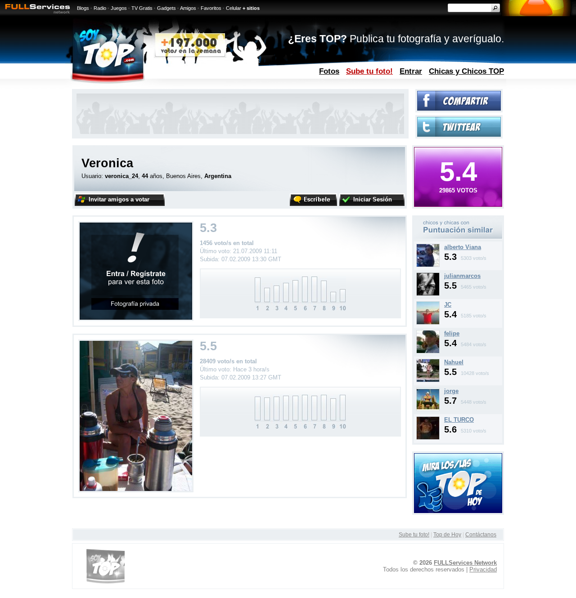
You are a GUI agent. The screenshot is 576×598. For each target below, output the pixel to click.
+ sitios (251, 8)
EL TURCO (459, 419)
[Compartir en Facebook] (459, 108)
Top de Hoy (447, 534)
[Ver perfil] (428, 265)
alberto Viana (462, 247)
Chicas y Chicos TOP (466, 71)
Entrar (411, 71)
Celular (233, 8)
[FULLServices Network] (35, 14)
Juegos (119, 8)
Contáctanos (480, 534)
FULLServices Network (465, 562)
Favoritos (211, 8)
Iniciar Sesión (372, 199)
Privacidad (483, 569)
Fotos (329, 71)
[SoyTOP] (145, 87)
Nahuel (454, 362)
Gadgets (166, 8)
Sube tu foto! (369, 71)
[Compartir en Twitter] (459, 134)
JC (447, 304)
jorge (451, 391)
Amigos (188, 8)
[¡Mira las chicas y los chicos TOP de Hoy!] (458, 511)
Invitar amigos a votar (119, 199)
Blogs (83, 8)
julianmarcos (462, 275)
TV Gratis (142, 8)
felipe (451, 333)
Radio (100, 8)
